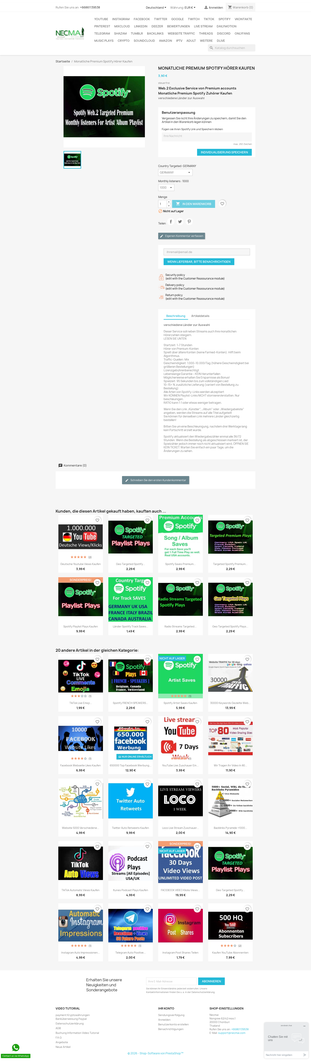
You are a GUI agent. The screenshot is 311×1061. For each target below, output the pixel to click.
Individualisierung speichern (224, 152)
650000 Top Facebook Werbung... (130, 765)
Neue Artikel (63, 1047)
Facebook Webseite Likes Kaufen (80, 765)
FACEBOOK (142, 19)
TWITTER (160, 19)
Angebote (62, 1042)
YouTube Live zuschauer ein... (180, 765)
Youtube (101, 19)
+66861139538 (90, 7)
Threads (206, 33)
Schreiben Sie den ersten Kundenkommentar (158, 480)
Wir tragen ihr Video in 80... (230, 765)
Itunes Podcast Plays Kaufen (130, 890)
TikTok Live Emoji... (80, 703)
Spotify (224, 19)
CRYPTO (124, 41)
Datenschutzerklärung (70, 1023)
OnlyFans (242, 33)
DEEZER (157, 26)
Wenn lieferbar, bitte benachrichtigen (199, 262)
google (177, 19)
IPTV (179, 41)
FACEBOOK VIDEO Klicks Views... (180, 890)
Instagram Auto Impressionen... (80, 952)
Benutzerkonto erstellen (173, 1024)
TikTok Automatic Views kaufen (81, 890)
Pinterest (102, 26)
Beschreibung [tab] (175, 316)
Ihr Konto (166, 1008)
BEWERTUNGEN (178, 26)
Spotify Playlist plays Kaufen (80, 626)
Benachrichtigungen (171, 1029)
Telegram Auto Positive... (130, 952)
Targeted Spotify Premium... (230, 564)
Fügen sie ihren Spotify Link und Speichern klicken (192, 129)
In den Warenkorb (193, 204)
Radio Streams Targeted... (180, 626)
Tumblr (137, 33)
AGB (58, 1028)
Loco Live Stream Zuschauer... (180, 828)
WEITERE (206, 41)
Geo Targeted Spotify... (130, 564)
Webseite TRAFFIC (181, 33)
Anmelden (164, 1019)
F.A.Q (59, 1037)
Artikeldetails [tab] (200, 316)
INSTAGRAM (121, 19)
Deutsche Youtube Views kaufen (80, 564)
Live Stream (203, 26)
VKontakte (243, 19)
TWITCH (194, 19)
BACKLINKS (155, 33)
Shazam (120, 33)
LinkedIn (140, 26)
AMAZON (165, 41)
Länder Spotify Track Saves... (130, 626)
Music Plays (104, 41)
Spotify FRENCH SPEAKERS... (130, 703)
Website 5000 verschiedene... (80, 828)
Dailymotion (226, 26)
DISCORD (224, 33)
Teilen (170, 224)
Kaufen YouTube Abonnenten (230, 952)
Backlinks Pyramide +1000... (230, 828)
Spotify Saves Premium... (180, 564)
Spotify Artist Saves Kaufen (180, 703)
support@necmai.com (231, 1033)
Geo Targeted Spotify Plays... (230, 626)
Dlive (221, 41)
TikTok (209, 19)
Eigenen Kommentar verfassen (184, 236)
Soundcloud (144, 41)
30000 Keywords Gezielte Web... (230, 703)
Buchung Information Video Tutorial (77, 1033)
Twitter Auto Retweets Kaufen (130, 828)
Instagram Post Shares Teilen (181, 952)
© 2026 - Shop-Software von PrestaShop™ (155, 1053)
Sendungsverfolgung (171, 1015)
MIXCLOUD (122, 26)
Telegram (102, 33)
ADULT (191, 41)
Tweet (180, 224)
